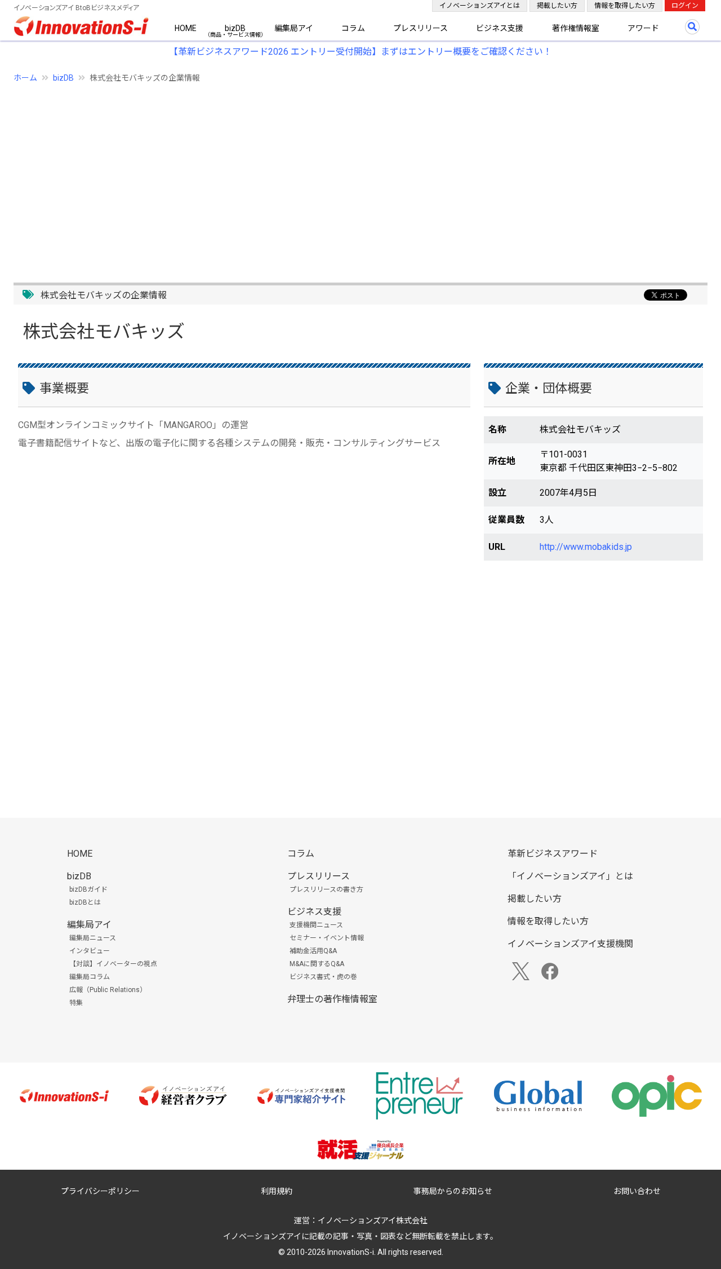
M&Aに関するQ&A (317, 964)
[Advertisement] (351, 176)
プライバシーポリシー (100, 1191)
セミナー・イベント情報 (327, 938)
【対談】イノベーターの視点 (113, 964)
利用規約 (276, 1191)
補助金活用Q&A (313, 951)
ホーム (25, 77)
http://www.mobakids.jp (586, 546)
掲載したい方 (557, 6)
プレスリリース (420, 28)
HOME (186, 28)
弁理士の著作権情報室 (332, 999)
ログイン (684, 6)
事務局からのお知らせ (452, 1191)
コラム (353, 28)
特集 (76, 1003)
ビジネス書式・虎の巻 (323, 977)
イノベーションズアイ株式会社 (373, 1220)
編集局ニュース (92, 938)
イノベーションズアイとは (479, 6)
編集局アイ (293, 28)
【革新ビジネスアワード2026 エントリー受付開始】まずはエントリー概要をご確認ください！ (360, 51)
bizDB (235, 28)
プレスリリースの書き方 (326, 889)
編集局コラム (89, 977)
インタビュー (89, 951)
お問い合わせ (637, 1191)
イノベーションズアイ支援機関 (570, 943)
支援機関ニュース (316, 925)
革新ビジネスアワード (553, 853)
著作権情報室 (575, 28)
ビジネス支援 (499, 28)
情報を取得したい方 (624, 6)
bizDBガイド (88, 889)
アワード (643, 28)
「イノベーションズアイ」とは (570, 876)
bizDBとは (85, 902)
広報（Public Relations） (107, 990)
